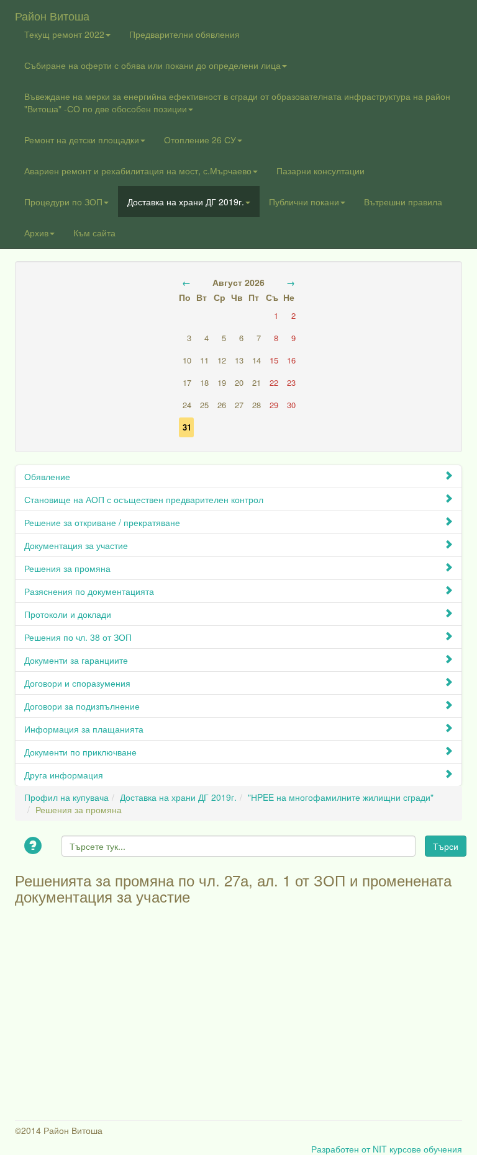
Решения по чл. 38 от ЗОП (78, 637)
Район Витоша (52, 13)
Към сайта (94, 232)
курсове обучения (425, 1149)
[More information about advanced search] (34, 846)
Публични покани (304, 201)
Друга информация (63, 775)
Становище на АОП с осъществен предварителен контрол (143, 499)
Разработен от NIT (349, 1149)
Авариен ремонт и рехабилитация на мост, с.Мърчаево (138, 170)
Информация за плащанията (83, 729)
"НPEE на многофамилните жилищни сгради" (341, 797)
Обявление (47, 476)
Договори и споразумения (77, 683)
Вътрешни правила (403, 201)
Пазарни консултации (320, 170)
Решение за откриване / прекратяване (102, 522)
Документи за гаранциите (76, 660)
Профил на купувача (66, 797)
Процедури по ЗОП (63, 201)
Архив (36, 232)
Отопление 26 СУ (200, 139)
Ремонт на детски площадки (81, 139)
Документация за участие (76, 545)
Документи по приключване (80, 752)
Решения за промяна (67, 568)
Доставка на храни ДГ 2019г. (185, 201)
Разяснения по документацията (89, 591)
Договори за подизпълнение (82, 706)
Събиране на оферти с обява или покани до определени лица (152, 65)
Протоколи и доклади (67, 614)
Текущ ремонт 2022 (64, 34)
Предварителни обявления (184, 34)
